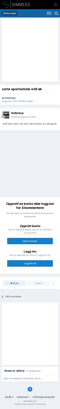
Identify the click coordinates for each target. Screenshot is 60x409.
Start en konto (30, 241)
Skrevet (23, 117)
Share (15, 283)
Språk (8, 397)
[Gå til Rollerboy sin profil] (6, 115)
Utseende (22, 397)
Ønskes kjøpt (26, 101)
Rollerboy (10, 98)
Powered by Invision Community (30, 404)
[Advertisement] (30, 50)
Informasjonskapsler (44, 397)
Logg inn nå (30, 263)
